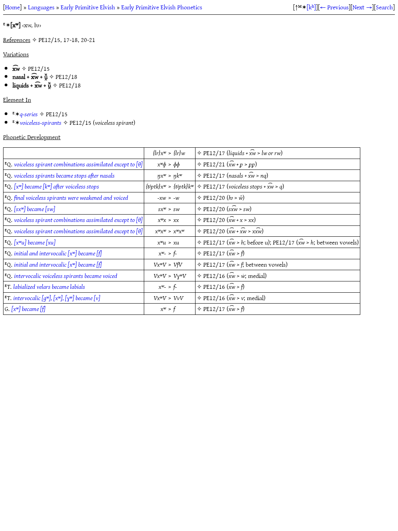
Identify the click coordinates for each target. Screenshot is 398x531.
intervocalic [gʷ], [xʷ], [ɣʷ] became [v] (56, 297)
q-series (29, 113)
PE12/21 (214, 164)
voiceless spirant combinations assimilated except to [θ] (78, 164)
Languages (41, 7)
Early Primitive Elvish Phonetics (161, 7)
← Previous (334, 7)
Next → (362, 7)
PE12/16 (214, 275)
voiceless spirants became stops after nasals (64, 175)
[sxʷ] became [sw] (34, 208)
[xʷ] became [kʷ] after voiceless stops (56, 186)
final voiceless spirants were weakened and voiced (71, 197)
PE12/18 (66, 76)
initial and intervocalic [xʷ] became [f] (58, 253)
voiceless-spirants (40, 122)
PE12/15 (39, 68)
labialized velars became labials (49, 286)
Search (384, 7)
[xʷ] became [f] (28, 308)
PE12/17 (214, 152)
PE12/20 (214, 197)
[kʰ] (311, 7)
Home (12, 7)
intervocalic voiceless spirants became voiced (65, 275)
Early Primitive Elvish (88, 7)
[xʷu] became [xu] (35, 242)
